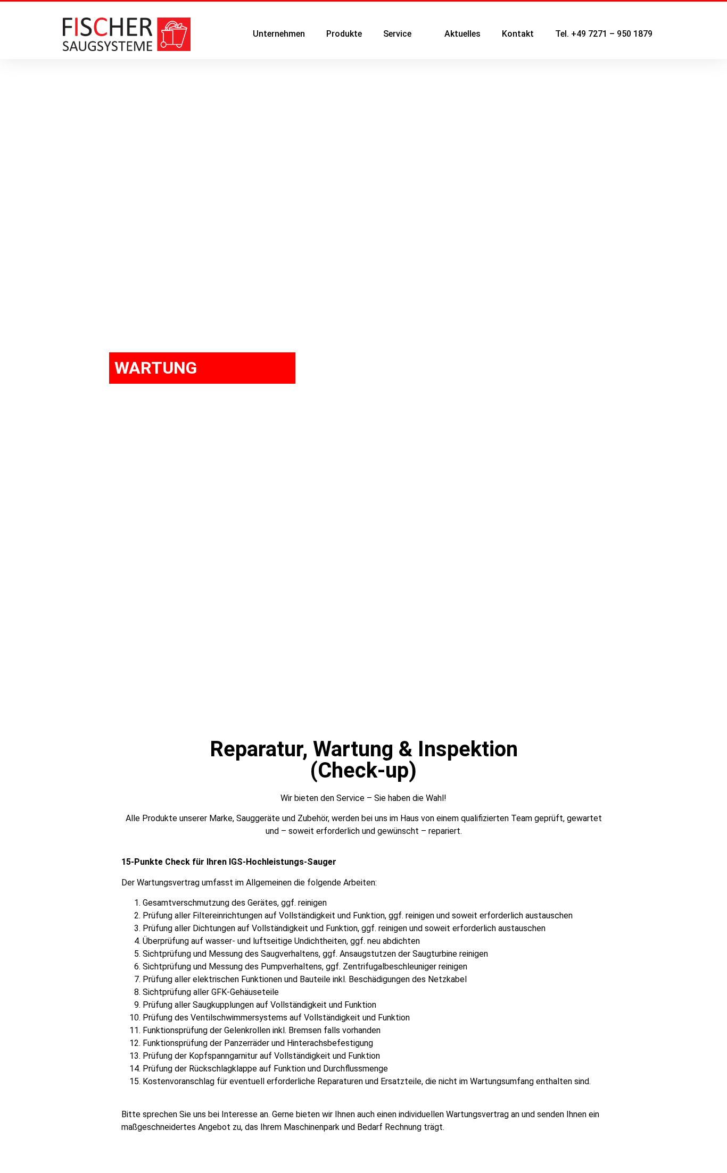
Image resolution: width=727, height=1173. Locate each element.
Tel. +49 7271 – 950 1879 (603, 34)
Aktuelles (462, 34)
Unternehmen (279, 34)
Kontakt (518, 34)
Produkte (344, 34)
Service (397, 34)
